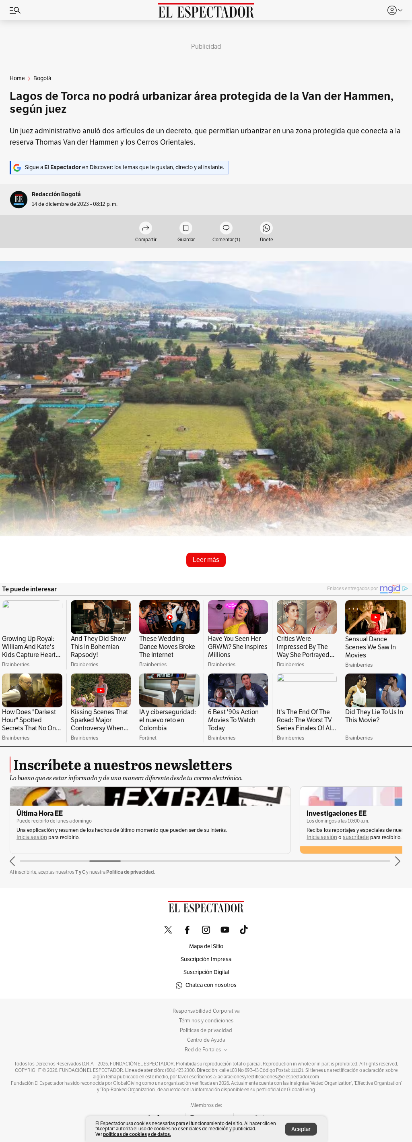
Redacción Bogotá (56, 194)
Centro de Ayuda (206, 1040)
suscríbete (356, 837)
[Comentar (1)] (226, 229)
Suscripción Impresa (206, 959)
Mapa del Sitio (206, 946)
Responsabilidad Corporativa (206, 1011)
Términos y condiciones (206, 1021)
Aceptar (301, 1129)
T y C (80, 872)
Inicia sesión (31, 837)
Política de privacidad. (130, 872)
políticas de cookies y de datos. (137, 1134)
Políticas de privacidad (206, 1030)
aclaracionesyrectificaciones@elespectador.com (268, 1077)
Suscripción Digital (206, 972)
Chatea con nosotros (211, 985)
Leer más (206, 559)
